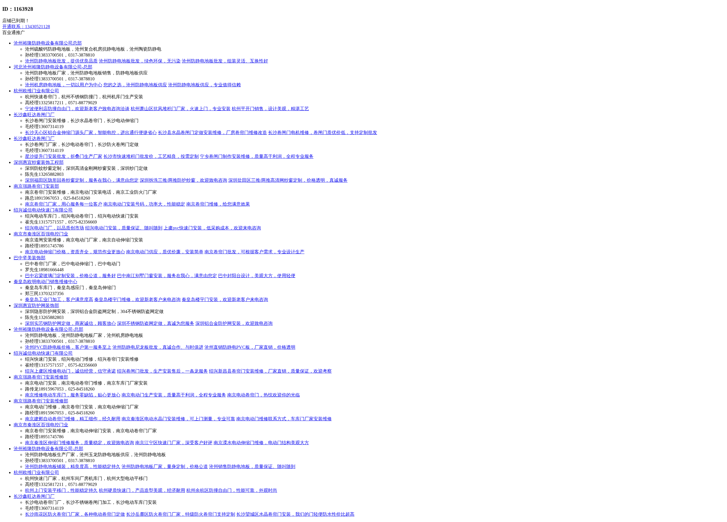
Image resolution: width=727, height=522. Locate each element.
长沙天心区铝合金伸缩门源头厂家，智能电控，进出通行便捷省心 (91, 132)
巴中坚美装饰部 (29, 257)
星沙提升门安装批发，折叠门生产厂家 (63, 156)
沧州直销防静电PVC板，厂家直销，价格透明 (249, 347)
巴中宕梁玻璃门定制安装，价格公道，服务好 (70, 275)
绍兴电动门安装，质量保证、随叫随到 (123, 227)
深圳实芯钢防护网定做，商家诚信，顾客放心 (70, 323)
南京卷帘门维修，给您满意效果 (218, 204)
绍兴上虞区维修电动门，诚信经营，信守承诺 (70, 371)
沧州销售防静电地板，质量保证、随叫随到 (252, 466)
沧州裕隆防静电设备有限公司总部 (48, 43)
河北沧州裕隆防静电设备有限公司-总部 (53, 66)
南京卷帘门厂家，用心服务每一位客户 (63, 204)
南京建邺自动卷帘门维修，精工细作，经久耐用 (72, 418)
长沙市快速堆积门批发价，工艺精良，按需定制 (151, 156)
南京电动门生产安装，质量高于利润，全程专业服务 (174, 394)
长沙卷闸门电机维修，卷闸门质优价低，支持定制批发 (322, 132)
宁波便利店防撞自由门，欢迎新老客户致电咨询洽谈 (77, 108)
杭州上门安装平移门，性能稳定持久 (61, 490)
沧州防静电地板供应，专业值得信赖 (204, 84)
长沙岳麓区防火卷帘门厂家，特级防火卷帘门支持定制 (180, 514)
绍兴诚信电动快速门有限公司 (43, 210)
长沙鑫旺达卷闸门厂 (34, 114)
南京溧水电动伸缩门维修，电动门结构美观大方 (261, 442)
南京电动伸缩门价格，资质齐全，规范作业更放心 (75, 251)
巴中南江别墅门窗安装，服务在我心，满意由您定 (167, 275)
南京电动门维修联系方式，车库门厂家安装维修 (284, 418)
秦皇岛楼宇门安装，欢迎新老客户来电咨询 (225, 299)
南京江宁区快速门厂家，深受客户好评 (173, 442)
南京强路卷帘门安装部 (36, 186)
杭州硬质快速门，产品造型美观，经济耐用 (142, 490)
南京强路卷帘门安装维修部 (41, 377)
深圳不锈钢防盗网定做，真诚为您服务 (155, 323)
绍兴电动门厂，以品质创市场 (54, 227)
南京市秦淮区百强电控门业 (41, 233)
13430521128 (26, 26)
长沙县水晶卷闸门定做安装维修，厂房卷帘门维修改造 (212, 132)
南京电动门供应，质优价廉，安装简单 (164, 251)
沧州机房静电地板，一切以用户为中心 (63, 84)
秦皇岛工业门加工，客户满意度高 (59, 299)
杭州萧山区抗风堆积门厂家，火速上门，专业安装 (181, 108)
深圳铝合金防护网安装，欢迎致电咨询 (234, 323)
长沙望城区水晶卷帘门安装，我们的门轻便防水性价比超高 (295, 514)
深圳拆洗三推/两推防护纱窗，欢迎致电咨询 (183, 180)
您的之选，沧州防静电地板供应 (135, 84)
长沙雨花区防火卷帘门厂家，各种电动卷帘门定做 (75, 514)
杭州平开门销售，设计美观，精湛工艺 (270, 108)
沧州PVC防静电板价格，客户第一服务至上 (68, 347)
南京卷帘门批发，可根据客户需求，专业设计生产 (254, 251)
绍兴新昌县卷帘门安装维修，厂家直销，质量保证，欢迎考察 (270, 371)
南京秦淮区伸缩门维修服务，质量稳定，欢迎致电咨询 (79, 442)
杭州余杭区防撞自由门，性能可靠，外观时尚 (231, 490)
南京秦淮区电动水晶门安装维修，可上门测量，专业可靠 (178, 418)
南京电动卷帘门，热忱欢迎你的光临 (263, 394)
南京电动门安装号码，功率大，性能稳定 (144, 204)
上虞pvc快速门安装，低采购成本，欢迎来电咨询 (212, 227)
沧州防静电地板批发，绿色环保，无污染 (140, 61)
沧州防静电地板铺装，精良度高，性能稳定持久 (72, 466)
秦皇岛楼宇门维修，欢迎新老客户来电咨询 (137, 299)
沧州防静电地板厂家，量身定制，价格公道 (165, 466)
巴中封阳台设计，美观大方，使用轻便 (256, 275)
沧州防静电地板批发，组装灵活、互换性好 (225, 61)
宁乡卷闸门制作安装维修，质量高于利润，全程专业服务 (257, 156)
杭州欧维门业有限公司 (36, 90)
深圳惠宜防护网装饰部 (36, 305)
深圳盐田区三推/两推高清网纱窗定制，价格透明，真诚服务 (288, 180)
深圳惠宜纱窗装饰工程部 (39, 162)
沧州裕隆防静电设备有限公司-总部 (48, 329)
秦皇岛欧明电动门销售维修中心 (45, 281)
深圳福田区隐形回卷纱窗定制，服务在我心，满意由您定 (82, 180)
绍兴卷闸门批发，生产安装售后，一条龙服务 (162, 371)
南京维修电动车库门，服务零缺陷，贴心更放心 (72, 394)
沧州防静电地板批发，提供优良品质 (61, 61)
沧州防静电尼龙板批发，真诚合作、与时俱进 (157, 347)
